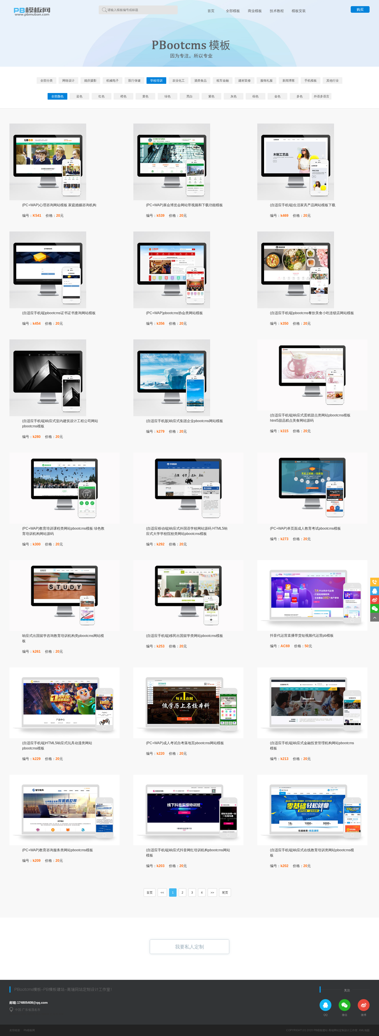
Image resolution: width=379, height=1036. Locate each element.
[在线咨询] (374, 590)
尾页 (225, 892)
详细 (94, 179)
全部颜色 (57, 96)
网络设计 (68, 80)
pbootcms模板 (17, 1014)
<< (162, 892)
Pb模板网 (29, 1030)
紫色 (211, 96)
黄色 (145, 96)
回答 (61, 1014)
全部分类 (46, 80)
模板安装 (299, 11)
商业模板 (255, 11)
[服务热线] (374, 582)
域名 (38, 1014)
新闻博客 (288, 80)
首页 (211, 11)
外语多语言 (321, 96)
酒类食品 (200, 80)
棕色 (255, 96)
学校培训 (156, 80)
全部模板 (233, 11)
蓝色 (79, 96)
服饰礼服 (266, 80)
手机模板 (310, 80)
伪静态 (31, 1014)
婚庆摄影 (90, 80)
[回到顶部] (374, 617)
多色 (300, 96)
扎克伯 (54, 1014)
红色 (101, 96)
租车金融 (222, 80)
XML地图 (364, 1030)
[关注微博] (374, 599)
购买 (360, 9)
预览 (36, 174)
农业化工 (178, 80)
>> (212, 892)
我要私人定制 (189, 947)
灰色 (234, 96)
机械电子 (112, 80)
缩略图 (45, 1014)
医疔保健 (134, 80)
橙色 (123, 96)
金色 (277, 96)
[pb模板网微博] (364, 1005)
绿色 (167, 96)
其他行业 (332, 80)
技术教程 (277, 11)
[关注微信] (374, 608)
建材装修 (244, 80)
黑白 (189, 96)
